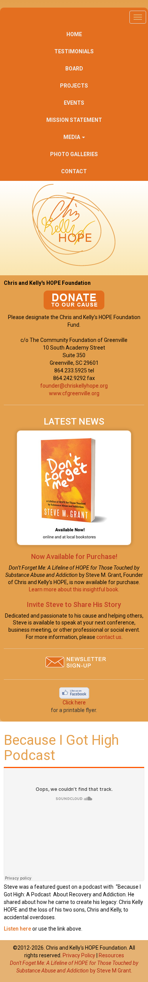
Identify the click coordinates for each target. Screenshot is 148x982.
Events (74, 103)
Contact (74, 171)
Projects (74, 86)
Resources (111, 955)
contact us (108, 637)
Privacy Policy (79, 955)
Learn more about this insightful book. (74, 589)
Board (74, 68)
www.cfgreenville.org (74, 393)
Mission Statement (74, 120)
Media (72, 137)
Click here (74, 702)
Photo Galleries (74, 154)
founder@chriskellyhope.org (74, 386)
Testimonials (74, 51)
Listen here (18, 929)
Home (74, 34)
